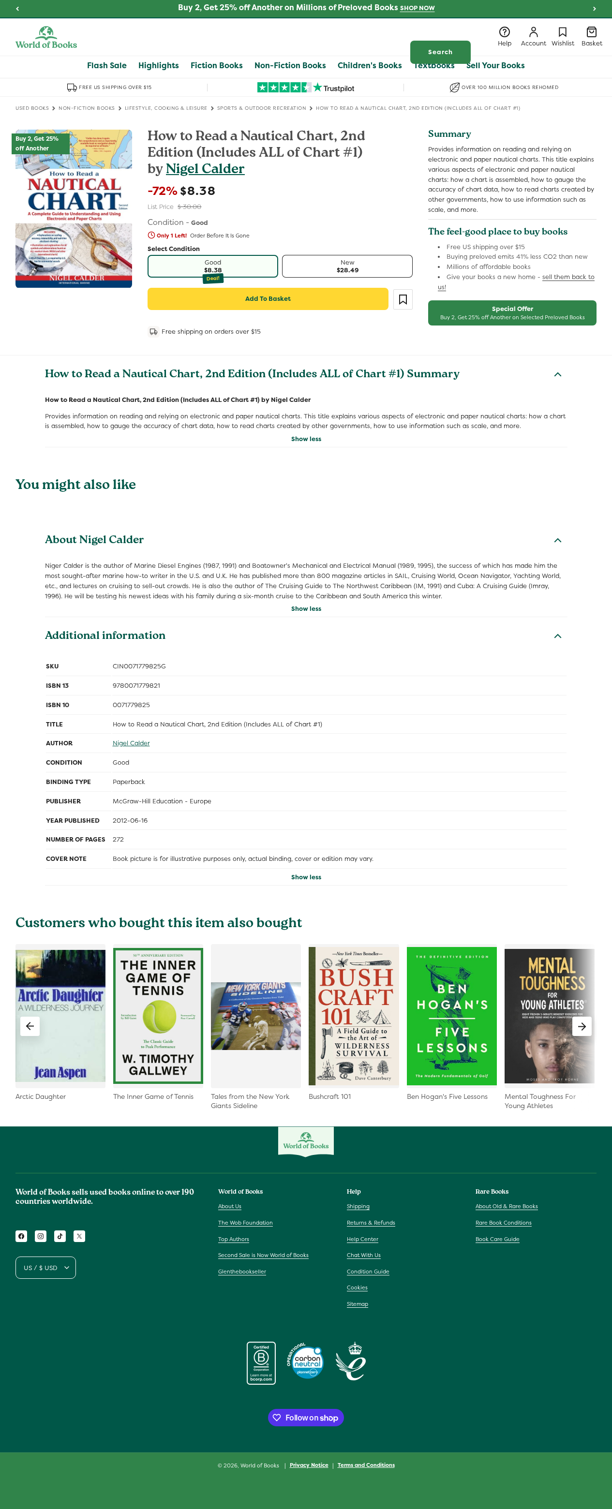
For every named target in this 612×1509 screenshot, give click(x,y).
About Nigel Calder (94, 541)
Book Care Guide (498, 1239)
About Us (229, 1206)
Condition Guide (368, 1271)
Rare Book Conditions (504, 1223)
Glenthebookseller (242, 1271)
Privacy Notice (309, 1465)
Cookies (357, 1287)
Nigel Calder (205, 170)
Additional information (105, 637)
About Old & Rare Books (507, 1206)
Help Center (362, 1239)
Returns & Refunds (371, 1223)
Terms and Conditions (366, 1465)
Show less (306, 439)
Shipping (358, 1206)
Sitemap (357, 1304)
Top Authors (233, 1239)
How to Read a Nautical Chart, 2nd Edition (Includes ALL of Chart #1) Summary (252, 375)
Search (440, 52)
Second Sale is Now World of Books (263, 1255)
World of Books (260, 1465)
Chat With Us (364, 1255)
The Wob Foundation (245, 1223)
